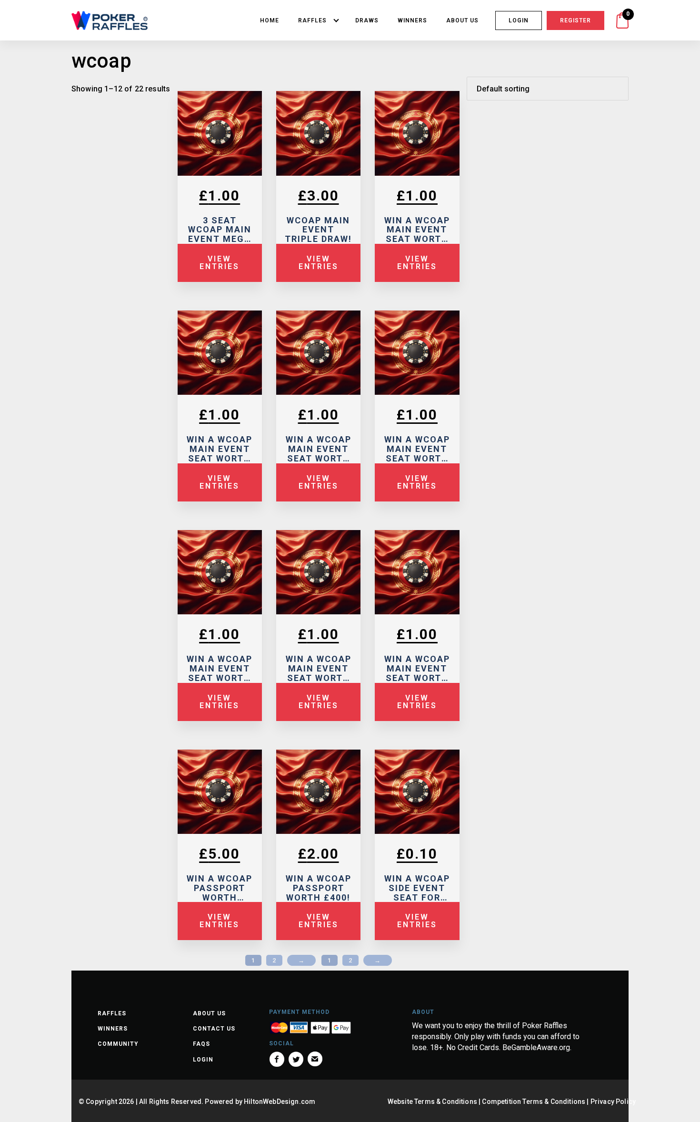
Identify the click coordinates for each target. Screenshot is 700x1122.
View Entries (220, 262)
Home (269, 20)
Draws (367, 20)
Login (519, 20)
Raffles (312, 20)
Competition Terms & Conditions (533, 1101)
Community (118, 1044)
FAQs (201, 1044)
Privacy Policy (613, 1101)
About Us (462, 20)
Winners (412, 20)
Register (575, 20)
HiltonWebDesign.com (279, 1101)
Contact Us (214, 1028)
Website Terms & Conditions (432, 1101)
